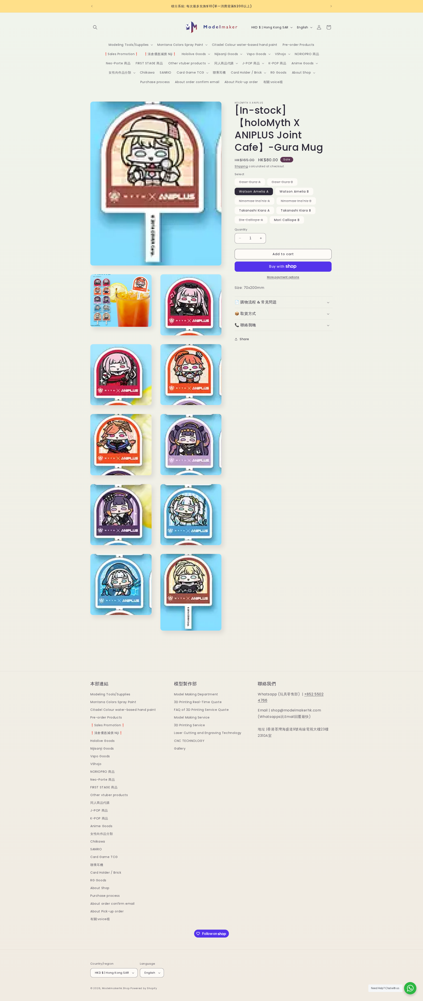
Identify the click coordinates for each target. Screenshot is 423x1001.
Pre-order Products (106, 717)
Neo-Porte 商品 (102, 779)
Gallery (180, 748)
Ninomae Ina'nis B (298, 202)
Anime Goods (101, 826)
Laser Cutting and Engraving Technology (207, 733)
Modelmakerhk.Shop (116, 988)
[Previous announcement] (92, 6)
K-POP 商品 (99, 818)
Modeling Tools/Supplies (110, 694)
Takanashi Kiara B (296, 210)
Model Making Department (196, 694)
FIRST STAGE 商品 (103, 787)
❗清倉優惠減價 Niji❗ (106, 733)
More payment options (283, 277)
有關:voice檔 (100, 919)
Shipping (241, 166)
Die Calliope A (253, 220)
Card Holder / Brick (105, 872)
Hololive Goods (102, 741)
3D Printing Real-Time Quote (198, 702)
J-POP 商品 (99, 810)
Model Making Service (192, 717)
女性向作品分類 (101, 834)
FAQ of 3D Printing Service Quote (201, 710)
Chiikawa (97, 841)
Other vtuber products (109, 795)
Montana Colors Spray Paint (113, 702)
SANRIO (96, 849)
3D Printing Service (189, 725)
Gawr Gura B (284, 183)
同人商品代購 (100, 802)
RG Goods (98, 880)
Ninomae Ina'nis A (256, 202)
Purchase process (105, 895)
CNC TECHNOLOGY (189, 741)
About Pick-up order (107, 911)
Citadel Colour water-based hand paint (123, 710)
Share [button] (244, 339)
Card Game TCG (104, 857)
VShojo (96, 764)
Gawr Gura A (252, 183)
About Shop (99, 888)
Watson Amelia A (254, 191)
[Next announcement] (331, 6)
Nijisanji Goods (102, 748)
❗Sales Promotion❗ (107, 725)
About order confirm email (112, 903)
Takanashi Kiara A (254, 210)
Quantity (241, 229)
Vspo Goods (100, 756)
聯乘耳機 (96, 865)
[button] (95, 27)
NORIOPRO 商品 (102, 771)
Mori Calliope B (287, 220)
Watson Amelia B (294, 191)
